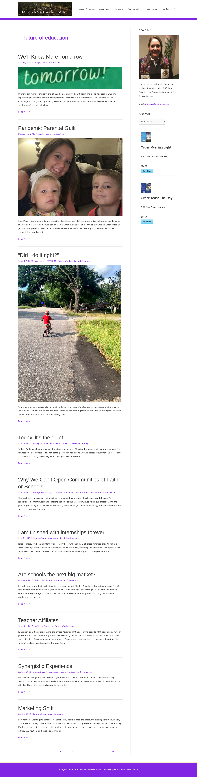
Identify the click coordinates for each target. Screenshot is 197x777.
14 (71, 751)
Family (40, 134)
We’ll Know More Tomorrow (50, 57)
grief (80, 261)
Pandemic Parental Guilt (47, 128)
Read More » (24, 112)
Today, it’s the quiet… (43, 437)
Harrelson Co (131, 770)
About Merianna (87, 9)
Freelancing (118, 9)
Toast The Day (151, 9)
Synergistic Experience (45, 666)
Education (68, 492)
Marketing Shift (36, 708)
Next (115, 751)
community (40, 261)
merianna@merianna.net (157, 104)
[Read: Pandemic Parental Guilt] (70, 177)
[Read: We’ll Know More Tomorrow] (70, 77)
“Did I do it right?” (38, 255)
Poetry (85, 443)
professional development (65, 538)
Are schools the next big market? (57, 574)
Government (72, 580)
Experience (104, 9)
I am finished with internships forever (61, 532)
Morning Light (133, 9)
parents (87, 261)
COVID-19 (51, 261)
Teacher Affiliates (38, 620)
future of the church (70, 443)
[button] (175, 9)
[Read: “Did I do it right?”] (69, 333)
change (37, 62)
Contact (166, 9)
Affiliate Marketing (44, 626)
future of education (51, 62)
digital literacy (40, 672)
